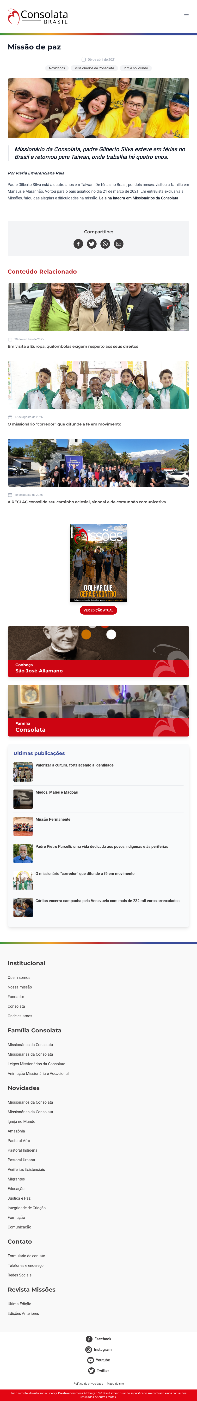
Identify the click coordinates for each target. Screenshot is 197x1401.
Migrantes (16, 1179)
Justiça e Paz (19, 1198)
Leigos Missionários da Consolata (36, 1064)
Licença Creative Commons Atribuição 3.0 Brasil (79, 1393)
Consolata (16, 1006)
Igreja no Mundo (136, 68)
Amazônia (16, 1131)
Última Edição (19, 1304)
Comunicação (19, 1227)
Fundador (16, 996)
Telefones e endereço (25, 1265)
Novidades (57, 68)
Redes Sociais (19, 1275)
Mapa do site (115, 1383)
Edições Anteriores (23, 1313)
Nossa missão (20, 987)
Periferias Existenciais (26, 1169)
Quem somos (19, 977)
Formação (16, 1217)
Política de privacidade (88, 1383)
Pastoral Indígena (22, 1150)
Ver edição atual (98, 610)
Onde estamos (20, 1016)
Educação (16, 1188)
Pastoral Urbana (21, 1160)
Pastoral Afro (19, 1140)
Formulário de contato (26, 1256)
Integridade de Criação (27, 1208)
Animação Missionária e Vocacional (38, 1073)
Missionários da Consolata (94, 68)
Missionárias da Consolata (30, 1054)
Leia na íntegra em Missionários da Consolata (138, 198)
